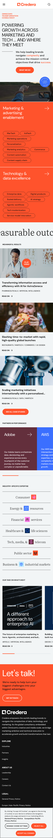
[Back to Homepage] (26, 4)
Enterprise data (14, 194)
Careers (5, 779)
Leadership (6, 773)
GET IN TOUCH (12, 698)
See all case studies (15, 412)
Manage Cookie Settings (17, 826)
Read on (5, 296)
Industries (6, 746)
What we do (24, 70)
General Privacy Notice (11, 799)
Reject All (39, 826)
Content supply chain (17, 160)
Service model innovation (19, 215)
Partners (5, 753)
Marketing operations (17, 138)
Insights (5, 759)
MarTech (11, 133)
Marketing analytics (16, 149)
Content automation (16, 155)
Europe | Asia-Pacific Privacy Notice (16, 805)
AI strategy (36, 199)
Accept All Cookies (25, 833)
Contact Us (6, 785)
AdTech (27, 133)
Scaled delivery (14, 199)
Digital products (38, 194)
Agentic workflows (15, 205)
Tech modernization (16, 210)
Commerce (39, 149)
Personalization (14, 144)
